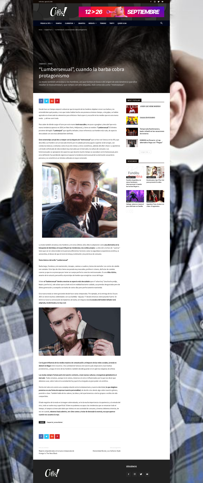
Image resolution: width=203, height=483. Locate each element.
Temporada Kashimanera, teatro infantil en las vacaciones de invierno (152, 131)
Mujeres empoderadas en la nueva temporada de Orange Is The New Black (56, 452)
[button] (161, 23)
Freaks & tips (45, 23)
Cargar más (144, 152)
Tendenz (103, 23)
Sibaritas (81, 23)
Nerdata (92, 23)
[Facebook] (151, 1)
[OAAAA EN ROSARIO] (132, 120)
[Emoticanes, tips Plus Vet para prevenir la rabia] (155, 172)
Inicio (40, 30)
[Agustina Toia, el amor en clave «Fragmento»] (155, 196)
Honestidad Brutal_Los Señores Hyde (107, 451)
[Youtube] (162, 1)
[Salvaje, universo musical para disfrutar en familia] (135, 196)
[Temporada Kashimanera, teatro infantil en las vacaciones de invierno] (132, 132)
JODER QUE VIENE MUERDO (150, 106)
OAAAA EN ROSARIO (147, 118)
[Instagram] (154, 1)
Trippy (111, 23)
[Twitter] (158, 1)
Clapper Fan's (48, 30)
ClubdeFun (69, 23)
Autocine (150, 201)
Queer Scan (122, 23)
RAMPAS (59, 23)
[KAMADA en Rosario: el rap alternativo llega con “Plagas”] (132, 143)
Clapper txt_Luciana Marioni (54, 422)
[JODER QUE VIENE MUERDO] (132, 109)
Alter (128, 201)
